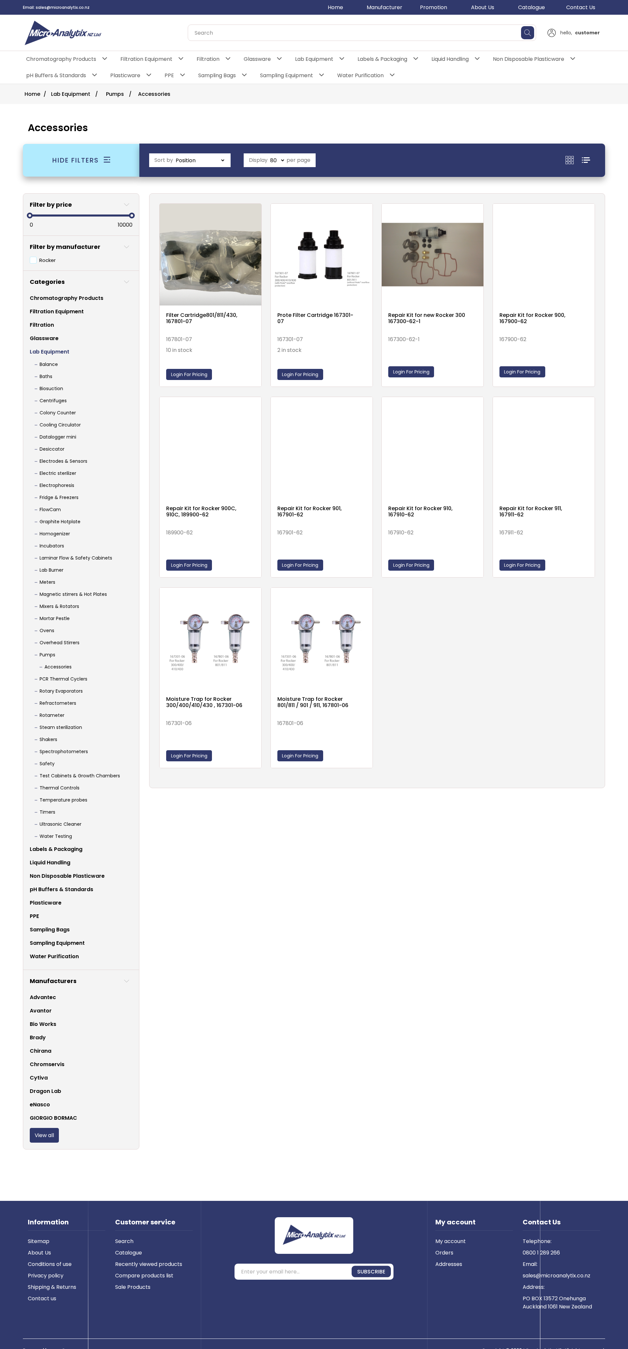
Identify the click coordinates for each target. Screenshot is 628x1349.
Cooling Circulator (60, 425)
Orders (444, 1252)
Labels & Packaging (382, 59)
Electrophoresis (57, 485)
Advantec (43, 997)
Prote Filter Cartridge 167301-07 (315, 318)
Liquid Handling (450, 59)
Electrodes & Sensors (63, 461)
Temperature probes (63, 800)
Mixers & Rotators (59, 606)
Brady (38, 1037)
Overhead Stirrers (59, 642)
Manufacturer (384, 7)
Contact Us (580, 7)
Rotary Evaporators (61, 691)
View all (44, 1135)
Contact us (42, 1298)
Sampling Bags (217, 75)
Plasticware (125, 75)
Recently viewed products (148, 1264)
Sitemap (38, 1241)
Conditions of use (50, 1264)
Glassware (257, 59)
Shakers (48, 739)
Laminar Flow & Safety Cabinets (76, 558)
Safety (47, 763)
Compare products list (144, 1275)
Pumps (47, 654)
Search (124, 1241)
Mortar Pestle (55, 618)
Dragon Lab (45, 1091)
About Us (482, 7)
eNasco (40, 1104)
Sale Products (132, 1287)
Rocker (47, 260)
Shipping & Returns (52, 1287)
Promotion (433, 7)
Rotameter (52, 715)
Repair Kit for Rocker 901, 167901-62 (309, 511)
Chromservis (47, 1064)
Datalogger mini (58, 437)
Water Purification (360, 75)
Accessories (58, 667)
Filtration (208, 59)
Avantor (41, 1010)
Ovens (47, 630)
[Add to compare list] (255, 216)
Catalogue (531, 7)
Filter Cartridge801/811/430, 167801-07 (201, 318)
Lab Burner (51, 570)
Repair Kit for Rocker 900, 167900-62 (532, 318)
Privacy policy (45, 1275)
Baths (46, 376)
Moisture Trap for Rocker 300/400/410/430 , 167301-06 (204, 702)
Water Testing (56, 836)
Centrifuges (53, 400)
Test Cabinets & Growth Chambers (80, 775)
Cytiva (39, 1077)
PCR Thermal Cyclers (63, 679)
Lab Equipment (314, 59)
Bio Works (43, 1024)
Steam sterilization (61, 727)
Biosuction (51, 388)
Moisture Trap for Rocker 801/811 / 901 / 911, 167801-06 (312, 702)
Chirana (40, 1051)
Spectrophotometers (64, 751)
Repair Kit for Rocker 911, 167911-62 (530, 511)
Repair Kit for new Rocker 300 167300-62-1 (426, 318)
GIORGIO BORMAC (53, 1118)
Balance (49, 364)
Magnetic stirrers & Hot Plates (73, 594)
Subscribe (371, 1271)
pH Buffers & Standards (56, 75)
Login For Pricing (189, 374)
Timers (47, 812)
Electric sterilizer (58, 473)
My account (450, 1241)
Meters (47, 582)
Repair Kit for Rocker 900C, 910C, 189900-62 (201, 511)
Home (335, 7)
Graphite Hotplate (60, 521)
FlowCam (50, 509)
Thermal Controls (59, 788)
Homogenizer (55, 533)
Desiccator (52, 449)
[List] (586, 160)
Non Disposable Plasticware (528, 59)
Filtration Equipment (146, 59)
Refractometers (58, 703)
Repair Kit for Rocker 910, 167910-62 (420, 511)
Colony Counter (58, 412)
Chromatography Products (61, 59)
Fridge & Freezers (59, 497)
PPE (169, 75)
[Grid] (574, 160)
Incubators (52, 546)
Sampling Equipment (286, 75)
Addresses (448, 1264)
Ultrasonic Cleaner (60, 824)
